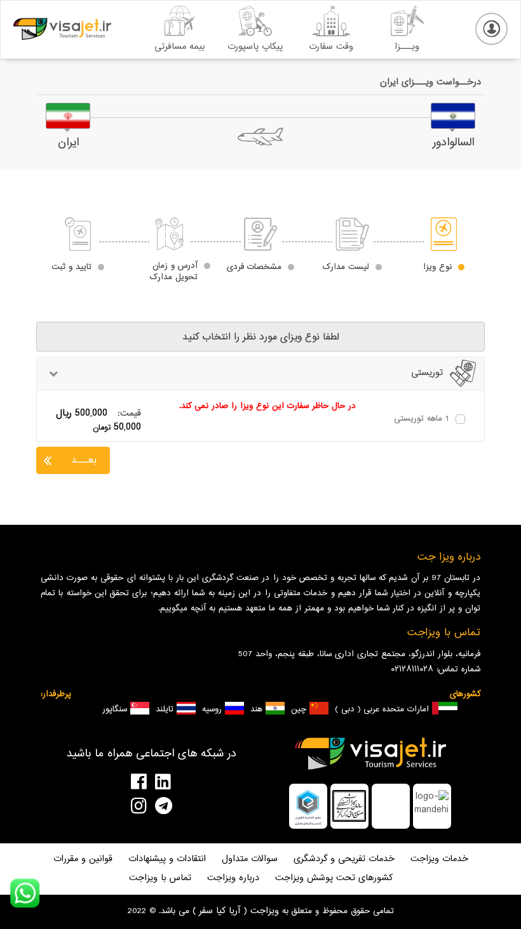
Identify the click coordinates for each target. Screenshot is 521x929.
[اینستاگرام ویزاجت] (98, 806)
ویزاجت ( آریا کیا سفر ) (234, 911)
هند (258, 709)
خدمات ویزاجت (439, 859)
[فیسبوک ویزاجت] (98, 782)
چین (300, 709)
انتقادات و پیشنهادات (167, 859)
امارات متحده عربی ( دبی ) (383, 709)
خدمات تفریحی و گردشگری (344, 859)
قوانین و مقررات (82, 859)
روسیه (213, 709)
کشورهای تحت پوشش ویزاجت (334, 879)
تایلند (166, 709)
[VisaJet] (62, 29)
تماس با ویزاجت (160, 879)
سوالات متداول (250, 859)
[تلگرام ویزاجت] (203, 806)
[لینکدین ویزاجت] (203, 782)
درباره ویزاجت (233, 879)
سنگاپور (116, 709)
